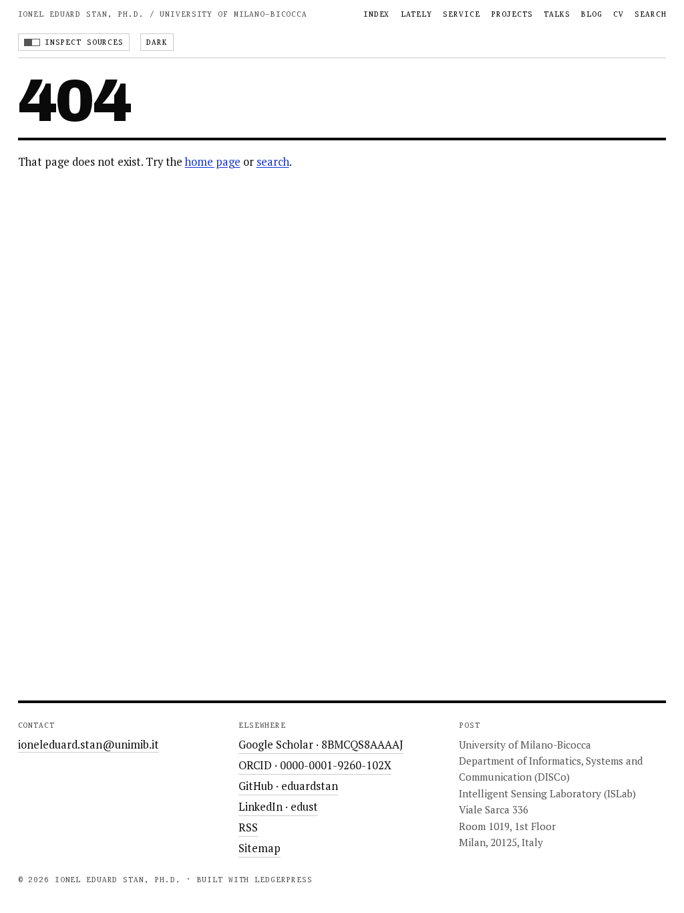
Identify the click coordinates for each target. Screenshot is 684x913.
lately (416, 14)
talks (557, 14)
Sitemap (259, 848)
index (376, 14)
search (650, 14)
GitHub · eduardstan (288, 786)
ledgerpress (283, 880)
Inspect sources (84, 42)
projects (512, 14)
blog (592, 14)
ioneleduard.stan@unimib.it (88, 744)
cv (618, 14)
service (461, 14)
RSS (248, 827)
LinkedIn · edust (278, 806)
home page (212, 161)
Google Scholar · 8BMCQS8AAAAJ (320, 744)
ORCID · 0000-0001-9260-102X (314, 765)
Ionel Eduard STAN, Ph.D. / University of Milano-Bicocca (162, 14)
